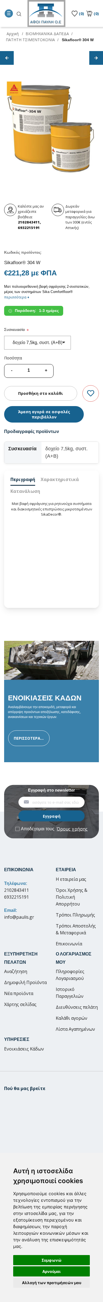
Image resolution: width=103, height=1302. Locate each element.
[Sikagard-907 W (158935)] (96, 58)
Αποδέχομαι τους (54, 829)
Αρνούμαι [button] (51, 1271)
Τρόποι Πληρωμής (75, 915)
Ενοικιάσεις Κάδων (24, 1049)
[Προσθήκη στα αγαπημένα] (90, 393)
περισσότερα (16, 297)
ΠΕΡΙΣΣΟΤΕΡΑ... (29, 738)
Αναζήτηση (15, 971)
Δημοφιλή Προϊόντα (25, 982)
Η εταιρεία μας (71, 879)
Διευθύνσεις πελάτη (77, 1007)
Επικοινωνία (69, 944)
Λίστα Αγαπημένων (75, 1029)
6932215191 (16, 897)
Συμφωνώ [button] (51, 1260)
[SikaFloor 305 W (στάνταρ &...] (7, 58)
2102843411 (16, 890)
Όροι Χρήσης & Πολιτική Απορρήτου (71, 897)
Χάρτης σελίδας (20, 1004)
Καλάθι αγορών (71, 1018)
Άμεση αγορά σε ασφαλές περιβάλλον (44, 414)
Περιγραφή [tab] (22, 479)
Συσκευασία (14, 329)
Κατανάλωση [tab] (25, 491)
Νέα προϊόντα (18, 993)
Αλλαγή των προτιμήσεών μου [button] (51, 1282)
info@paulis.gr (19, 917)
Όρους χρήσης (72, 829)
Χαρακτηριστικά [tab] (60, 479)
